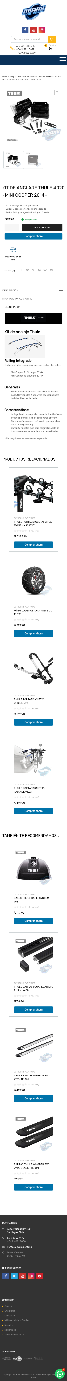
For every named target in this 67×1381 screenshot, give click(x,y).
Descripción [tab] (10, 290)
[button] (57, 92)
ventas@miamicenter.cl (19, 1247)
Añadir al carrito (42, 227)
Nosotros (9, 1325)
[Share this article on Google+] (33, 270)
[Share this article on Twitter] (27, 270)
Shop (12, 77)
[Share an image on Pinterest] (39, 270)
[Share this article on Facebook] (21, 270)
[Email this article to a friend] (50, 270)
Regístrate (10, 1330)
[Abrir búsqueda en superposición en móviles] (33, 39)
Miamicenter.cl (27, 1374)
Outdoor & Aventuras (27, 77)
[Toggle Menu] (63, 60)
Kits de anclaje (46, 77)
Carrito (8, 1306)
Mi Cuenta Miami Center (17, 1320)
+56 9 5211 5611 (24, 49)
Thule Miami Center (15, 1334)
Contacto (10, 1315)
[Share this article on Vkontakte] (45, 270)
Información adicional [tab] (17, 298)
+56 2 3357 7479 (24, 53)
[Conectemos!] (25, 30)
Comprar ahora (34, 236)
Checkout (10, 1311)
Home (4, 77)
